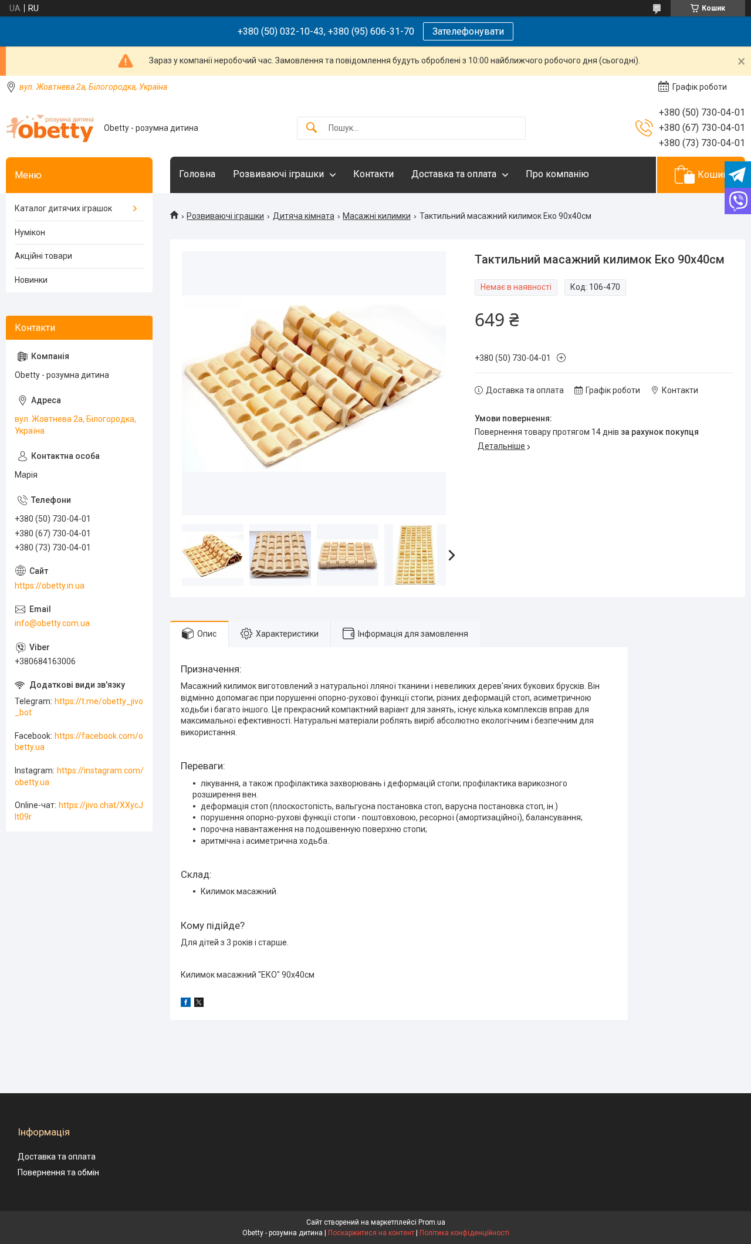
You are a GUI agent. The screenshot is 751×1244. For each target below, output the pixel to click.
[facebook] (186, 1004)
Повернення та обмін (58, 1172)
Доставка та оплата (453, 174)
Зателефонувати (468, 31)
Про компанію (557, 174)
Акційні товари (43, 256)
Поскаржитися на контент (371, 1233)
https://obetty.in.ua (49, 585)
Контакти (373, 174)
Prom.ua (431, 1222)
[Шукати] (311, 128)
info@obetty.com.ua (52, 623)
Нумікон (30, 232)
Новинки (31, 280)
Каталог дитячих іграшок (63, 208)
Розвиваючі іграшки (278, 174)
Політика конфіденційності (464, 1233)
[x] (199, 1004)
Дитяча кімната (303, 216)
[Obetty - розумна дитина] (50, 128)
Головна (197, 174)
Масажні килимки (377, 216)
